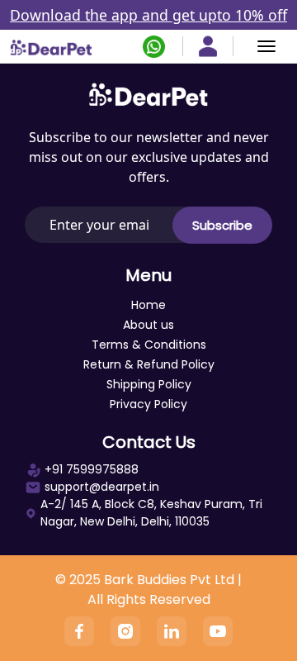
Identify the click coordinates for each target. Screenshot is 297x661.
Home (148, 305)
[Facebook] (79, 631)
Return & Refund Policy (148, 364)
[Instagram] (125, 631)
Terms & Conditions (149, 344)
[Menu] (266, 46)
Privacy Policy (148, 404)
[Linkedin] (171, 631)
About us (148, 324)
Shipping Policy (148, 384)
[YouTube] (218, 631)
